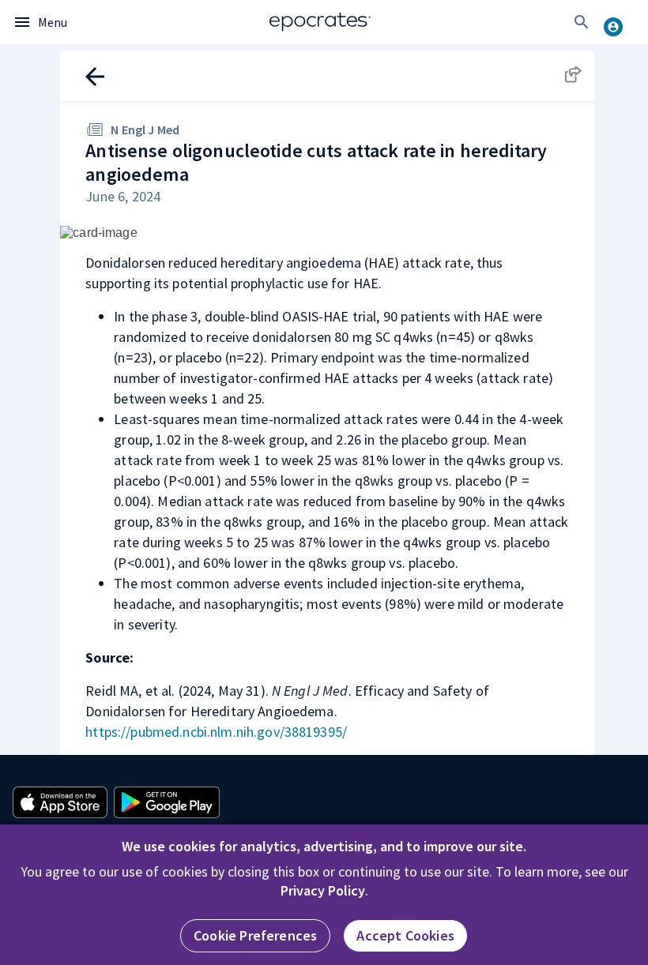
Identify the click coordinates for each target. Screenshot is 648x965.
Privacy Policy (323, 890)
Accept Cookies (405, 935)
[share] (572, 74)
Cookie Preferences (255, 935)
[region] (324, 894)
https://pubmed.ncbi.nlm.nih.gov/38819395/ (216, 732)
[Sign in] (619, 22)
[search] (581, 22)
